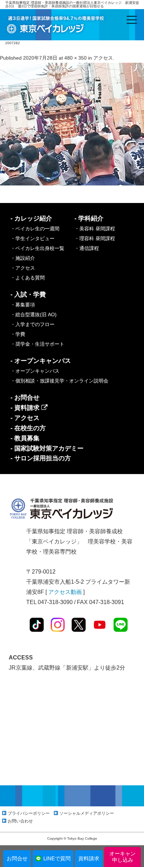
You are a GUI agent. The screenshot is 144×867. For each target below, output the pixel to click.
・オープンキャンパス (34, 371)
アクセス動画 (65, 592)
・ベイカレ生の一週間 (34, 228)
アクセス (103, 58)
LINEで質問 (57, 858)
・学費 (17, 334)
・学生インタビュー (32, 238)
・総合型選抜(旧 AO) (33, 314)
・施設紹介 (22, 258)
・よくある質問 (27, 277)
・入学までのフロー (32, 324)
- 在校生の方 (28, 428)
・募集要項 (22, 304)
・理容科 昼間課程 (94, 238)
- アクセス (24, 417)
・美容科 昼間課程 (94, 228)
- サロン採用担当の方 (40, 458)
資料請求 (88, 858)
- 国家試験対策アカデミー (47, 448)
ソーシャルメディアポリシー (86, 813)
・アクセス (22, 268)
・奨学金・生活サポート (37, 344)
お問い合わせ (20, 821)
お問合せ (17, 858)
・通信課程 (86, 248)
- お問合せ (24, 397)
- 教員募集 (24, 438)
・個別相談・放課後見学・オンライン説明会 (59, 381)
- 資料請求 (25, 407)
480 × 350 (75, 58)
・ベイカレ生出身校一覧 (37, 248)
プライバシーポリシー (29, 813)
